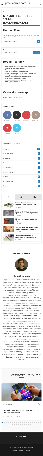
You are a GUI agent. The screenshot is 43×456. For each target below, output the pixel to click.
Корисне (7, 149)
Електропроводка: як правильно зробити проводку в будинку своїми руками (18, 70)
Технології (8, 167)
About (15, 450)
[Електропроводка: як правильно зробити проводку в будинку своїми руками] (9, 213)
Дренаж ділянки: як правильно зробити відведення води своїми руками (18, 77)
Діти (6, 177)
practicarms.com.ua (17, 3)
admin (7, 417)
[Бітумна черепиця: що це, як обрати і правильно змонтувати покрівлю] (9, 221)
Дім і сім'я (8, 158)
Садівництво (9, 153)
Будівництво (9, 181)
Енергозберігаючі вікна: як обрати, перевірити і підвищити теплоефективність (20, 67)
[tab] (8, 197)
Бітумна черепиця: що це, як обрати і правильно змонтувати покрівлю (27, 220)
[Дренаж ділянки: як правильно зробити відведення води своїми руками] (9, 229)
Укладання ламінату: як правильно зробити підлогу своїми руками (19, 80)
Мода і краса (9, 172)
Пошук (5, 50)
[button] (4, 404)
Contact (27, 450)
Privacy (21, 450)
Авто (6, 163)
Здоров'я (8, 186)
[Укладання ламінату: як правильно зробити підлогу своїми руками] (9, 237)
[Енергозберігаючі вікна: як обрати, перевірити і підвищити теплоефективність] (9, 205)
